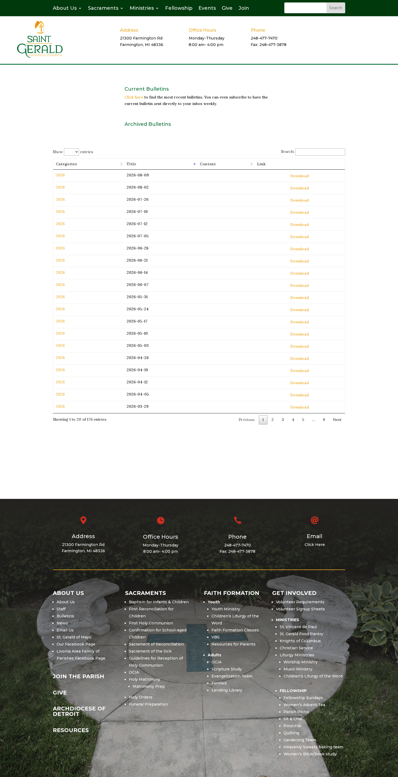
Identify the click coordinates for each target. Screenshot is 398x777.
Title (131, 164)
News (62, 623)
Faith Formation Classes (235, 630)
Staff (61, 609)
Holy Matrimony (144, 679)
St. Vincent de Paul (298, 626)
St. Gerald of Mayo (74, 637)
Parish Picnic (296, 711)
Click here (134, 97)
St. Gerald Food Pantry (301, 633)
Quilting (291, 732)
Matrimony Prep (149, 686)
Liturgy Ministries (297, 655)
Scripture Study (226, 669)
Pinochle (292, 725)
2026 (60, 175)
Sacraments (103, 8)
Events (207, 8)
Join (244, 8)
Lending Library (226, 690)
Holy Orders (140, 697)
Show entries (73, 151)
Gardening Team (299, 740)
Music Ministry (297, 669)
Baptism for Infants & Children (159, 602)
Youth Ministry (225, 609)
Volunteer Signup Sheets (300, 609)
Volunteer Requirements (300, 602)
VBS (215, 637)
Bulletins (65, 616)
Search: (287, 151)
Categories (66, 164)
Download (299, 175)
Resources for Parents (233, 644)
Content (208, 164)
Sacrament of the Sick (150, 651)
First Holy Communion (151, 623)
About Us (65, 8)
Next (337, 419)
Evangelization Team (231, 676)
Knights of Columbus (300, 640)
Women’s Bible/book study (310, 754)
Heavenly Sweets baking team (313, 747)
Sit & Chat (293, 718)
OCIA (134, 672)
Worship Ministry (300, 662)
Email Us (65, 630)
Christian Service (296, 648)
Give (227, 8)
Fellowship (179, 8)
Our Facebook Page (76, 644)
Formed (219, 683)
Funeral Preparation (148, 704)
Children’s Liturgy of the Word (312, 676)
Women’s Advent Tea (304, 704)
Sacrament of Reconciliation (156, 644)
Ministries (142, 8)
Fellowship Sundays (303, 697)
